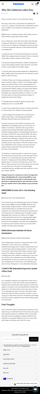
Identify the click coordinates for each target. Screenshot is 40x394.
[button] (20, 350)
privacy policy (26, 346)
